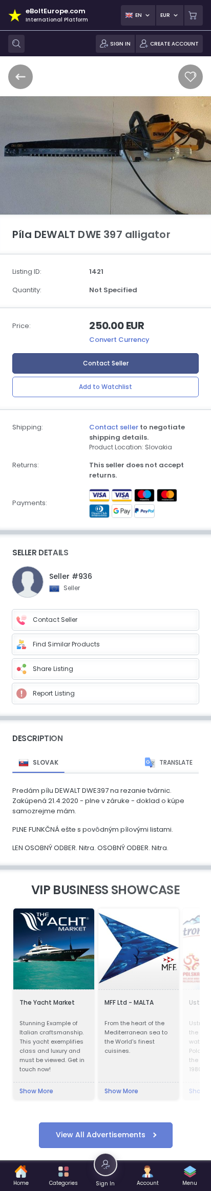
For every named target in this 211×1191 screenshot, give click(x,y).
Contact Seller (106, 363)
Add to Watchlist (105, 386)
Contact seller (113, 427)
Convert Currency (119, 339)
